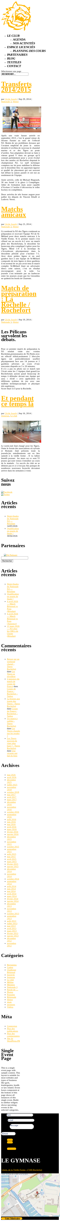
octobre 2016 (13, 812)
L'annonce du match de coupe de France (13, 683)
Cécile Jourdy (11, 99)
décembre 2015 (11, 838)
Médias (10, 982)
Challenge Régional (11, 971)
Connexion (12, 1026)
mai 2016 (11, 824)
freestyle (11, 975)
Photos (10, 992)
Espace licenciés (21, 47)
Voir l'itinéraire (12, 1218)
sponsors (11, 1004)
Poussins (11, 994)
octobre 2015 (13, 847)
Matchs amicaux (13, 211)
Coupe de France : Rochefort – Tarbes (12, 692)
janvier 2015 (12, 866)
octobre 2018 (13, 792)
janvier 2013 (12, 936)
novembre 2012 (11, 944)
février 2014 (12, 899)
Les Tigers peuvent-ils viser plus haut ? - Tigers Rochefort (13, 743)
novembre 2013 (11, 909)
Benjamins (12, 965)
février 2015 (12, 864)
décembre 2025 (11, 781)
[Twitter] (5, 494)
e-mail (4, 1120)
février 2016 (12, 832)
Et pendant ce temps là (17, 401)
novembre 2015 (11, 843)
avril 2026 (11, 777)
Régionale (11, 997)
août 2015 (11, 854)
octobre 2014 (13, 879)
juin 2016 (11, 822)
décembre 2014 (11, 870)
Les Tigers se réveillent (11, 674)
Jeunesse (5, 416)
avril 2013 (11, 928)
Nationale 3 (6, 101)
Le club (13, 35)
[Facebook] (6, 492)
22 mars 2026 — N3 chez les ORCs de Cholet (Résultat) (13, 631)
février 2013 (12, 933)
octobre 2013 (13, 913)
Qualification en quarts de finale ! (13, 531)
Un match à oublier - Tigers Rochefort (12, 722)
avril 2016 (11, 827)
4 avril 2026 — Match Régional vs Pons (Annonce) (12, 619)
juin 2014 (11, 889)
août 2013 (11, 921)
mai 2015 (11, 856)
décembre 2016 (11, 803)
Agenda (19, 39)
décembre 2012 (11, 939)
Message (5, 1128)
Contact (14, 66)
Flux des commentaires (13, 1034)
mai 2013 (11, 926)
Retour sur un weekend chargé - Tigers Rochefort (13, 664)
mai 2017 (11, 794)
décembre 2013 (11, 905)
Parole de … (12, 990)
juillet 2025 (12, 785)
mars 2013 (12, 931)
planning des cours (29, 51)
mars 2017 (12, 799)
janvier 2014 (12, 901)
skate (9, 1002)
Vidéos (10, 1007)
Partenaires (17, 54)
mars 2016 (12, 829)
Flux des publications (12, 1029)
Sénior (16, 101)
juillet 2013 (12, 923)
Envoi (5, 1133)
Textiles (14, 62)
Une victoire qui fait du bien (12, 753)
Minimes (11, 985)
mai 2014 (11, 891)
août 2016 (11, 819)
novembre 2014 (11, 875)
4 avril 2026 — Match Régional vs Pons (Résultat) (12, 606)
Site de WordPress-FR (13, 1039)
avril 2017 (11, 797)
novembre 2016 (11, 808)
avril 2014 (11, 894)
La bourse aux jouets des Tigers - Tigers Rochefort (13, 702)
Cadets (10, 967)
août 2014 (11, 886)
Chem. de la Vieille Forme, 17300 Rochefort (22, 1170)
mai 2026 (11, 775)
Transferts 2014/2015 (16, 86)
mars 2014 (12, 896)
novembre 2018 (11, 788)
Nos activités (24, 43)
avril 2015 (11, 859)
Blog (11, 58)
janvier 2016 (12, 834)
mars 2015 (12, 861)
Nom (3, 1115)
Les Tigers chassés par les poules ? (13, 732)
